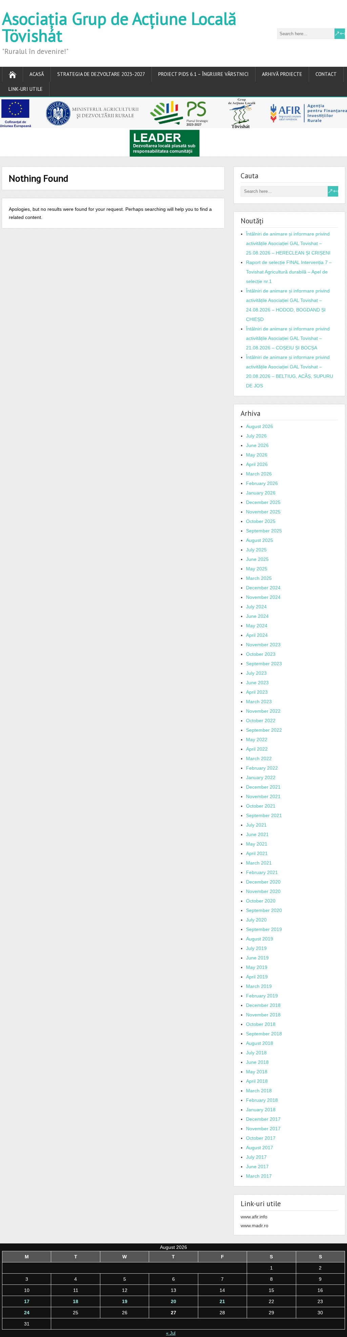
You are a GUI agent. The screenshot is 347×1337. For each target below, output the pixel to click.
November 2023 (263, 644)
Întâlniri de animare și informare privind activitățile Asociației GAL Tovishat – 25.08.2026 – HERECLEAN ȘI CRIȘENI (288, 243)
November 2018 (263, 1014)
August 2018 (259, 1043)
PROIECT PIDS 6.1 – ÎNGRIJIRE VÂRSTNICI (203, 74)
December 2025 (263, 502)
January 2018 (260, 1109)
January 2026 (260, 492)
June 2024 (257, 616)
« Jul (171, 1333)
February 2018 (262, 1100)
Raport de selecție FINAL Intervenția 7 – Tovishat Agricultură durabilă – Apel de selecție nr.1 (289, 272)
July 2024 (256, 606)
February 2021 (262, 872)
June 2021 (257, 834)
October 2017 (260, 1138)
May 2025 (256, 568)
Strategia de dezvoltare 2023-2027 (101, 74)
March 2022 (259, 758)
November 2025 (263, 511)
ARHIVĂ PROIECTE (282, 74)
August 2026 (259, 426)
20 (173, 1301)
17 (26, 1301)
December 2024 (263, 587)
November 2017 (263, 1128)
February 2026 (262, 483)
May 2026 (256, 455)
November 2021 (263, 796)
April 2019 (257, 976)
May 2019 (256, 967)
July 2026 (256, 436)
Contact (326, 74)
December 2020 (263, 882)
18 (75, 1301)
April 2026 (257, 464)
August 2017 (259, 1147)
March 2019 (259, 986)
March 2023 (259, 701)
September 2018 (264, 1033)
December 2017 (263, 1119)
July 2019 (256, 948)
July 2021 (256, 825)
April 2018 (257, 1081)
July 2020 (256, 920)
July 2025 (256, 549)
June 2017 (257, 1166)
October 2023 (260, 654)
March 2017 (259, 1176)
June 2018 (257, 1062)
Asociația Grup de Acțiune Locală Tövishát (119, 26)
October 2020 (260, 901)
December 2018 (263, 1005)
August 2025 (259, 540)
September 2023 (264, 663)
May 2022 (256, 739)
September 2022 (264, 730)
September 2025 (264, 530)
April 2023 (257, 692)
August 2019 (259, 938)
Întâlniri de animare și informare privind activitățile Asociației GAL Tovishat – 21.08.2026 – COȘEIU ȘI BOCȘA (288, 338)
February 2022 (262, 768)
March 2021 (259, 863)
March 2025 (259, 578)
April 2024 (257, 635)
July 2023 (256, 673)
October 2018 (260, 1024)
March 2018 (259, 1090)
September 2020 (264, 910)
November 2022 (263, 711)
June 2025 (257, 559)
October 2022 (260, 720)
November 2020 (263, 891)
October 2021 (260, 806)
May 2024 (256, 625)
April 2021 (257, 853)
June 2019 (257, 957)
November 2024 (263, 597)
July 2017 (256, 1157)
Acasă (36, 74)
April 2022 (257, 749)
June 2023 (257, 682)
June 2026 (257, 445)
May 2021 (256, 844)
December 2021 (263, 787)
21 (222, 1301)
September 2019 (264, 929)
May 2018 (256, 1071)
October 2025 (260, 521)
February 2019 (262, 995)
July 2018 (256, 1052)
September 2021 (264, 815)
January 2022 (260, 777)
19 (124, 1301)
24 (26, 1312)
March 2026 (259, 474)
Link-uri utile (25, 89)
